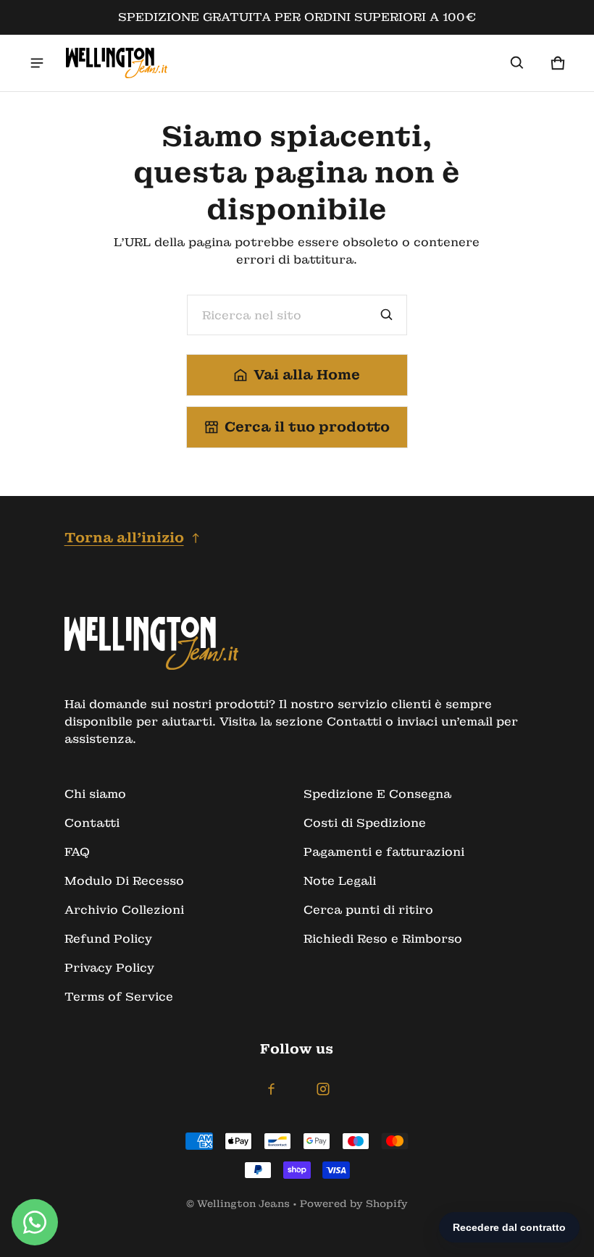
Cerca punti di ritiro (368, 909)
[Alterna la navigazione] (37, 63)
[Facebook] (271, 1089)
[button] (517, 63)
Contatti (92, 823)
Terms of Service (118, 996)
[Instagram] (323, 1089)
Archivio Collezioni (124, 909)
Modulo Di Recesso (124, 880)
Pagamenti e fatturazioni (384, 851)
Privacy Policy (109, 967)
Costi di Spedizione (365, 823)
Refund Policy (108, 938)
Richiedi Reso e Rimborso (383, 938)
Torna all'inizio (124, 538)
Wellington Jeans (243, 1204)
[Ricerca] (387, 315)
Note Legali (340, 880)
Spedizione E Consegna (377, 794)
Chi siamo (95, 794)
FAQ (77, 851)
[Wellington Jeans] (116, 63)
